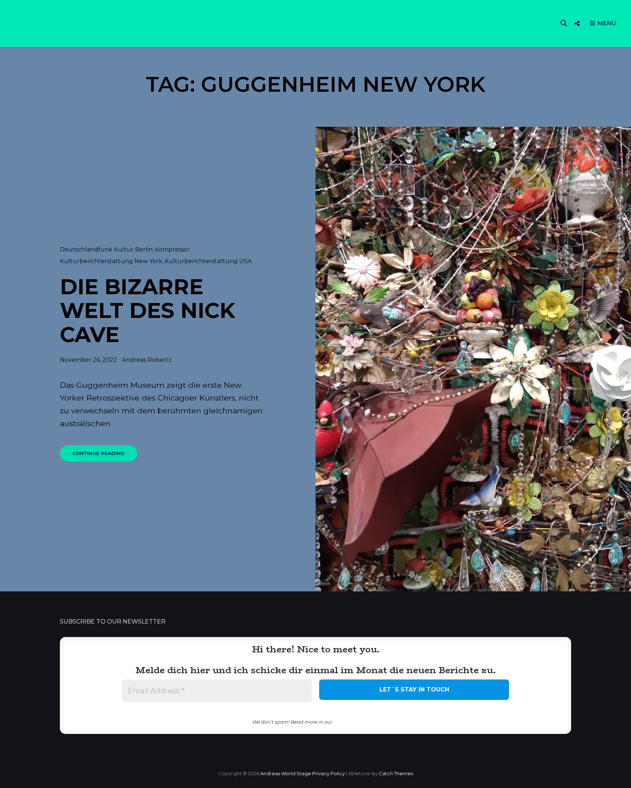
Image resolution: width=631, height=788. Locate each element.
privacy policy (356, 721)
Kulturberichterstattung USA (208, 261)
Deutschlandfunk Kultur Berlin (106, 249)
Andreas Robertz (147, 359)
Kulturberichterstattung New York (111, 261)
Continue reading (105, 456)
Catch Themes (396, 773)
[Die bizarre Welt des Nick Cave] (473, 359)
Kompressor (172, 249)
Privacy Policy (328, 773)
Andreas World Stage (285, 773)
